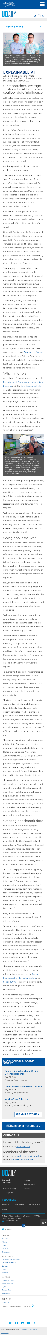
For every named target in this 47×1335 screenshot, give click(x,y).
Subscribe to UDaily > (25, 1125)
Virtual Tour (5, 1248)
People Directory (7, 1283)
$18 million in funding (33, 352)
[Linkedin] (22, 1324)
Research (27, 1180)
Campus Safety (7, 1290)
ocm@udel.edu (23, 1146)
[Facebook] (16, 1324)
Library (4, 1269)
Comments (24, 1329)
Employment (6, 1252)
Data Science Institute (31, 386)
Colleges (5, 1266)
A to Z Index (6, 1293)
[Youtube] (28, 1324)
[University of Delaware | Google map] (33, 1306)
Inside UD (5, 1204)
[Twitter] (34, 1324)
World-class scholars (16, 1099)
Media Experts (34, 1204)
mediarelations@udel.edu (28, 1156)
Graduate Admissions (9, 1262)
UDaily (4, 1245)
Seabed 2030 (9, 981)
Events (4, 1209)
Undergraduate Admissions (11, 1259)
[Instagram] (11, 1324)
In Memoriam (19, 1204)
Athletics (27, 1188)
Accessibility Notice (8, 1280)
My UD (4, 1286)
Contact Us (5, 1302)
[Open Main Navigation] (42, 4)
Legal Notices (33, 1329)
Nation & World (30, 1184)
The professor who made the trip (23, 1086)
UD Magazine (7, 1193)
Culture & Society (9, 1188)
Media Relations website (22, 1159)
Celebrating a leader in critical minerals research (22, 1072)
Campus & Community (6, 1181)
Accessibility (4, 1333)
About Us (5, 1239)
